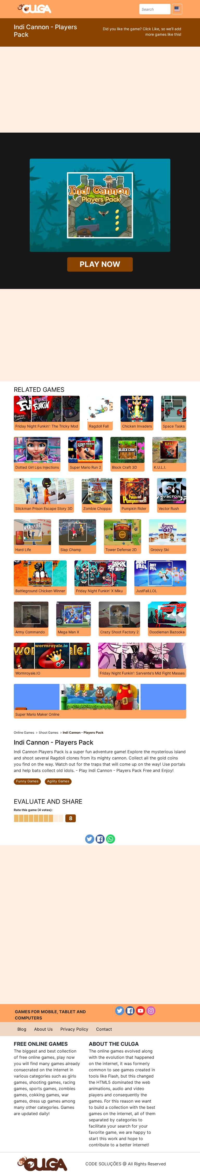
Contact (104, 1029)
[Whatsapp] (110, 839)
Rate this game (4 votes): (33, 810)
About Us (43, 1029)
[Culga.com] (34, 8)
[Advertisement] (100, 89)
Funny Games (27, 781)
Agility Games (58, 781)
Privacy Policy (74, 1029)
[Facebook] (100, 839)
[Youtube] (140, 1010)
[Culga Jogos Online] (42, 1163)
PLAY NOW (100, 264)
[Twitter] (89, 839)
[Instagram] (150, 1010)
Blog (21, 1029)
